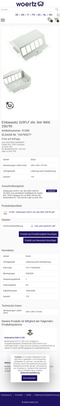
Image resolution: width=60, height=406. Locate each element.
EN (22, 14)
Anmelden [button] (58, 14)
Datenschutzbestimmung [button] (47, 395)
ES (39, 14)
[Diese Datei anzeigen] (17, 81)
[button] (3, 20)
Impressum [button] (6, 395)
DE (16, 14)
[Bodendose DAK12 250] (30, 335)
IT (28, 14)
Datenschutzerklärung (30, 373)
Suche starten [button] (57, 9)
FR (33, 14)
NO (50, 14)
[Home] (30, 4)
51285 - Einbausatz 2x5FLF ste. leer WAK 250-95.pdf (31, 212)
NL (44, 14)
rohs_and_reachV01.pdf (44, 226)
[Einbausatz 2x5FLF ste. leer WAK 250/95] (30, 44)
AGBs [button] (28, 395)
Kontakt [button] (19, 395)
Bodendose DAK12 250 (14, 337)
